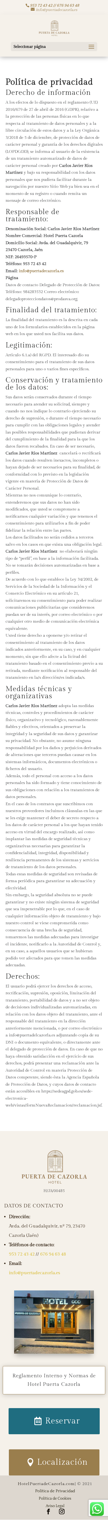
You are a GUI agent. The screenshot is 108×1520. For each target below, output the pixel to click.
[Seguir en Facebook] (48, 1511)
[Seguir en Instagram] (61, 1511)
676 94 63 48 (53, 1254)
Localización (62, 1462)
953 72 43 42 (22, 1254)
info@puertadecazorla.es (41, 271)
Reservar (62, 1421)
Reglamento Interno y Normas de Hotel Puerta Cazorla (54, 1380)
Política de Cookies (55, 1498)
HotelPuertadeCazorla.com (46, 1484)
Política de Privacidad (55, 1491)
